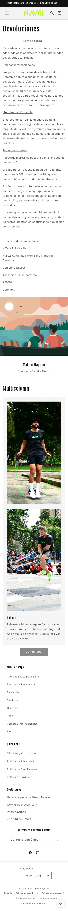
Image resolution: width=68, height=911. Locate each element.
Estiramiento (14, 692)
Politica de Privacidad (20, 761)
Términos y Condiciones (21, 753)
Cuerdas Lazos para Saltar (23, 676)
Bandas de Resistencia (21, 684)
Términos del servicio (25, 898)
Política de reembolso (27, 893)
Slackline (12, 700)
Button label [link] (34, 651)
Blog (9, 731)
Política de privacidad (52, 893)
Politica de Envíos (18, 776)
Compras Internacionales (22, 723)
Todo (10, 715)
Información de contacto (35, 903)
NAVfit (31, 888)
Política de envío (48, 898)
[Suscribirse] (57, 840)
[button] (7, 13)
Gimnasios (13, 707)
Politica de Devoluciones (22, 769)
